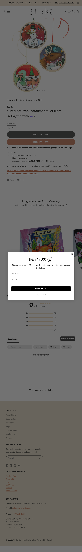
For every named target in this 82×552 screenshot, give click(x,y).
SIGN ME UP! (41, 288)
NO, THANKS (41, 295)
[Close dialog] (72, 254)
